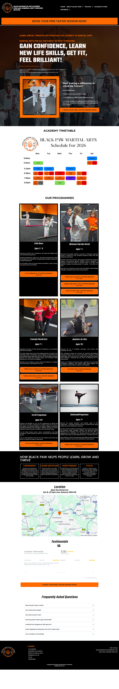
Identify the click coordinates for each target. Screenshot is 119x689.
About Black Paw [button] (74, 7)
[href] (59, 515)
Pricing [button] (88, 7)
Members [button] (64, 9)
